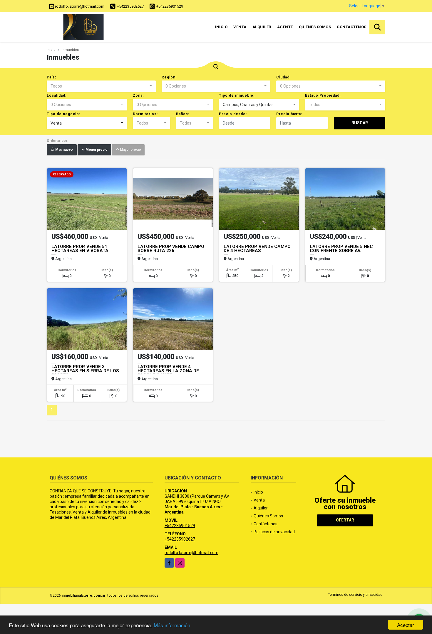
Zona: (138, 95)
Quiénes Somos (315, 27)
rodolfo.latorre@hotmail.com (191, 552)
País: (51, 77)
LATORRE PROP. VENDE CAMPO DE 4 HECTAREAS (257, 248)
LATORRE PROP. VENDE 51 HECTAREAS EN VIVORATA (79, 248)
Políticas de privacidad (274, 531)
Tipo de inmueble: (236, 95)
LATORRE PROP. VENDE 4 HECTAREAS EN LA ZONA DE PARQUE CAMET (168, 371)
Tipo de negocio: (63, 114)
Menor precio (96, 150)
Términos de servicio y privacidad (355, 595)
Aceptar (405, 624)
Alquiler (261, 27)
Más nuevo (64, 150)
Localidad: (56, 95)
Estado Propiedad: (323, 95)
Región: (169, 77)
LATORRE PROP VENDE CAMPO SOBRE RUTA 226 (171, 248)
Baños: (182, 114)
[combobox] (101, 86)
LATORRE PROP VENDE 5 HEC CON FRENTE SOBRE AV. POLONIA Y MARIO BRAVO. (341, 250)
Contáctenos (351, 27)
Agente (285, 27)
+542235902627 (130, 6)
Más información (172, 625)
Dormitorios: (145, 114)
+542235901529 (169, 6)
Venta (240, 27)
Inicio (221, 27)
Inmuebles (70, 50)
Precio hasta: (289, 114)
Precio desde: (233, 114)
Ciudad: (283, 77)
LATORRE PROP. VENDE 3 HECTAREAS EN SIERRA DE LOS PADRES (85, 371)
